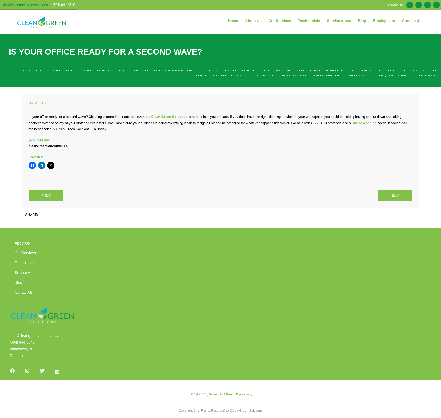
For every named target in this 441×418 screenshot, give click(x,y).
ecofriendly (204, 75)
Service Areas (26, 273)
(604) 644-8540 (63, 5)
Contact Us (24, 292)
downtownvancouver (329, 70)
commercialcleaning (288, 70)
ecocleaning (383, 70)
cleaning (133, 70)
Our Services (25, 253)
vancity (354, 75)
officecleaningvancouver (322, 75)
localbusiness (284, 75)
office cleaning (364, 123)
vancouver (374, 75)
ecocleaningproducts (417, 70)
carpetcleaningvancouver (98, 70)
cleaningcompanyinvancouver (170, 70)
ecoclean (360, 70)
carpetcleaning (58, 70)
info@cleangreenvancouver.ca (25, 5)
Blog (36, 70)
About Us (22, 243)
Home (22, 70)
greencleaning (231, 75)
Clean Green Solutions (169, 117)
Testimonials (25, 263)
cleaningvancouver (249, 70)
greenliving (258, 75)
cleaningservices (214, 70)
